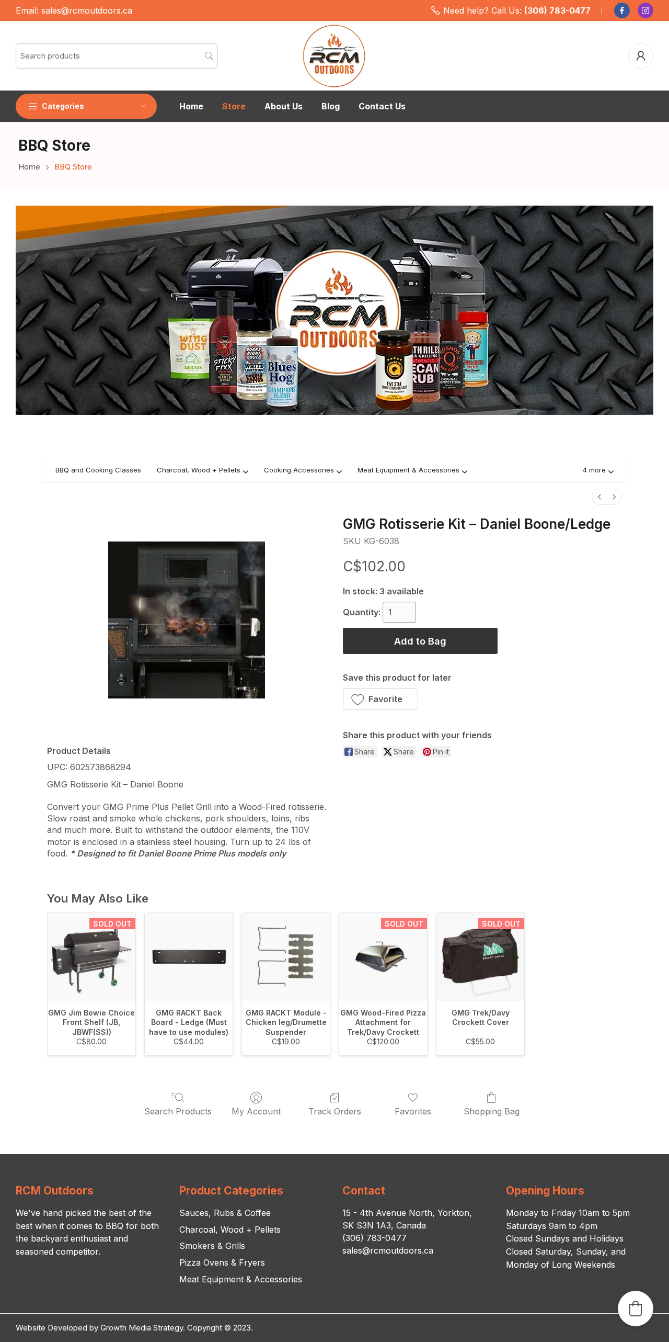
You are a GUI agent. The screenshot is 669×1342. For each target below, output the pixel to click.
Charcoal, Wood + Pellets (230, 1229)
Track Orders (334, 1111)
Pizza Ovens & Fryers (222, 1262)
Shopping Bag (492, 1111)
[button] (598, 470)
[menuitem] (599, 496)
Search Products (178, 1111)
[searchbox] (117, 56)
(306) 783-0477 (557, 10)
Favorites (413, 1111)
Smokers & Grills (212, 1245)
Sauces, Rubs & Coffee (225, 1213)
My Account (256, 1111)
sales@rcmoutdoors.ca (86, 10)
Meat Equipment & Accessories (240, 1279)
